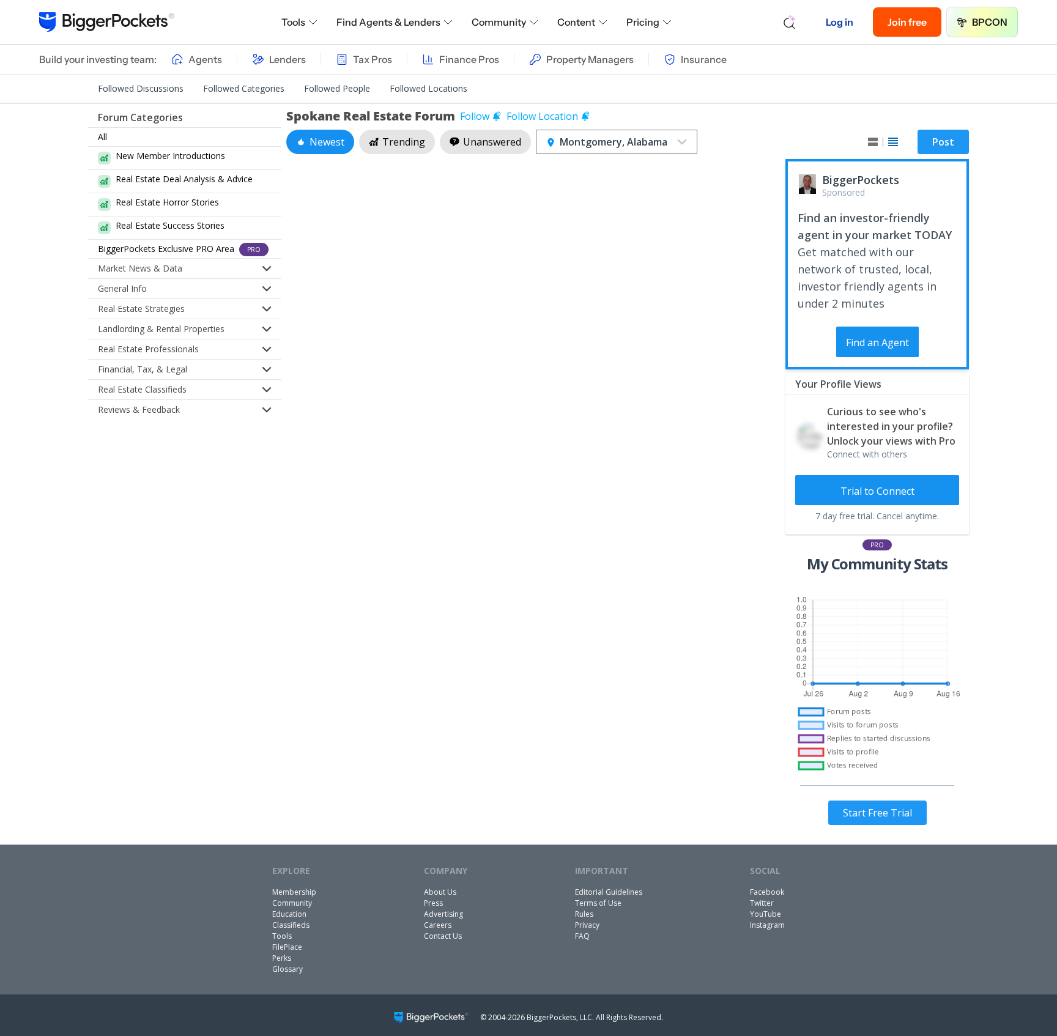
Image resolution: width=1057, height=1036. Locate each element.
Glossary (287, 969)
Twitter (762, 903)
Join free (907, 22)
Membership (294, 892)
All (102, 136)
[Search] (789, 22)
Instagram (767, 925)
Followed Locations (428, 88)
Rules (584, 914)
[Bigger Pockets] (106, 22)
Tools (293, 22)
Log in (839, 22)
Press (433, 903)
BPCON (989, 22)
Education (289, 914)
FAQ (582, 936)
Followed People (337, 88)
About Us (440, 892)
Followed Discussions (141, 88)
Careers (437, 925)
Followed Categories (243, 88)
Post (943, 142)
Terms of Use (598, 903)
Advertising (443, 914)
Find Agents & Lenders (388, 22)
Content (576, 22)
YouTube (765, 914)
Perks (281, 958)
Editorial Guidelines (608, 892)
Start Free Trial (877, 813)
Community (499, 22)
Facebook (767, 892)
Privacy (587, 925)
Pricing (642, 22)
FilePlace (287, 947)
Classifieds (291, 925)
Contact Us (443, 936)
